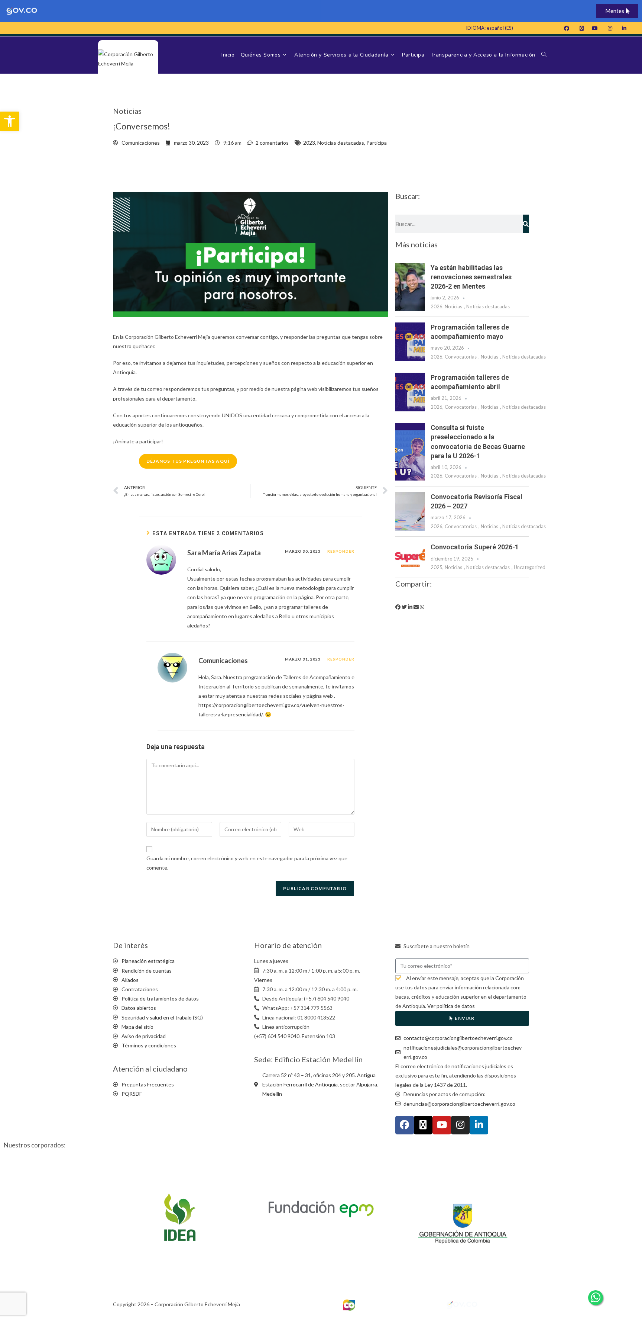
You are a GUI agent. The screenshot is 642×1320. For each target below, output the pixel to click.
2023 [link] (309, 142)
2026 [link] (436, 306)
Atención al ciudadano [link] (150, 1068)
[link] (9, 121)
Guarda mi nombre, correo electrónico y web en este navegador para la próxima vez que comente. (246, 863)
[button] (398, 606)
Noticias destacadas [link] (340, 142)
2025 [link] (436, 567)
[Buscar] (526, 224)
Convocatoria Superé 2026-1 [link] (475, 547)
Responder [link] (340, 551)
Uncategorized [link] (529, 567)
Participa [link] (376, 142)
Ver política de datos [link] (451, 1006)
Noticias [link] (453, 306)
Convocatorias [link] (461, 357)
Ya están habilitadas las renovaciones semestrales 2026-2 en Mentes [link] (471, 277)
